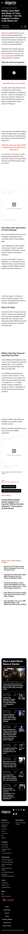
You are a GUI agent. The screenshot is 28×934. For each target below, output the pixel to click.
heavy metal (4, 482)
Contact (7, 913)
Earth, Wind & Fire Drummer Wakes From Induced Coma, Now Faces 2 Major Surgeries (15, 594)
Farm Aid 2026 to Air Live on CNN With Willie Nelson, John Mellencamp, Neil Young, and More (15, 602)
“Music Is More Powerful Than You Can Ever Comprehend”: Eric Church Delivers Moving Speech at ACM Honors (9, 793)
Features (4, 820)
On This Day (4, 833)
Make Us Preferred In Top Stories (11, 490)
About (7, 906)
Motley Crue (10, 482)
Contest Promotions (6, 853)
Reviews (3, 838)
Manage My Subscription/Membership (7, 875)
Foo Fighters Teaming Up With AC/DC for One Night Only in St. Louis (10, 750)
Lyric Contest (4, 847)
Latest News (20, 820)
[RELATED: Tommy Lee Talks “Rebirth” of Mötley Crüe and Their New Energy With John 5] (14, 147)
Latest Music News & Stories (9, 8)
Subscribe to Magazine (7, 859)
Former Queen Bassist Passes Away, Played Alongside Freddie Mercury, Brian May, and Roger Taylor (13, 686)
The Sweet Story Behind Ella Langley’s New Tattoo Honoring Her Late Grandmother (10, 777)
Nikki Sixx (18, 33)
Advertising (7, 910)
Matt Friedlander (6, 25)
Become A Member (7, 919)
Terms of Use (7, 922)
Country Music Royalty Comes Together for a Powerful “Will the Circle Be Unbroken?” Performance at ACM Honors (12, 504)
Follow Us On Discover (8, 486)
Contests (4, 842)
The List (3, 831)
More (3, 891)
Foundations (4, 882)
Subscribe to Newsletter (7, 862)
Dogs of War (6, 362)
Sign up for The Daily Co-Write (21, 823)
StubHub (10, 424)
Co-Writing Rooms (5, 887)
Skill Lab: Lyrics (5, 885)
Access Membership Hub (7, 872)
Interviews (4, 829)
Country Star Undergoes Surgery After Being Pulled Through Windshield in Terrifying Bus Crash (9, 702)
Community (5, 857)
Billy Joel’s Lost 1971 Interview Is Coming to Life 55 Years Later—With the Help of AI (10, 764)
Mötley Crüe (5, 33)
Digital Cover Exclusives (4, 825)
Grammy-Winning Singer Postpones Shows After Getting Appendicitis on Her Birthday (9, 717)
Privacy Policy (7, 925)
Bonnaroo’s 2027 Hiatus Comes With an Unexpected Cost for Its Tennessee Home (14, 568)
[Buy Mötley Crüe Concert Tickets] (14, 83)
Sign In (7, 916)
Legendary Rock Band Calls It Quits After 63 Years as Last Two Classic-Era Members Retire (15, 576)
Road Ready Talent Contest (6, 850)
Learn (3, 880)
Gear (2, 835)
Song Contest (4, 844)
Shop (2, 894)
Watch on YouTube (6, 896)
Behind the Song (5, 822)
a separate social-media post (12, 154)
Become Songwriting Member (6, 869)
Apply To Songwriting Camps (6, 865)
